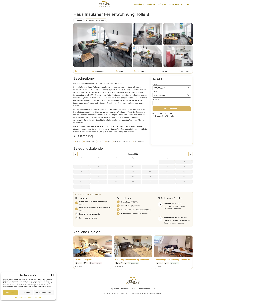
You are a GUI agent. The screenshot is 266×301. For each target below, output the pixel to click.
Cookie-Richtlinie (20, 297)
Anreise (155, 84)
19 (116, 177)
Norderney (151, 4)
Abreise (155, 91)
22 (167, 177)
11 (98, 172)
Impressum (38, 297)
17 (81, 177)
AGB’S (134, 289)
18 (98, 177)
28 (150, 182)
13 (133, 172)
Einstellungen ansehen (43, 293)
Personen (156, 99)
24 (81, 182)
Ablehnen (26, 293)
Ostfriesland (161, 4)
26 (116, 182)
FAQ (187, 4)
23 (184, 177)
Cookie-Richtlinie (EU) (146, 289)
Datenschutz (30, 297)
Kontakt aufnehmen (176, 4)
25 (98, 182)
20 (133, 177)
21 (150, 177)
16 (184, 172)
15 (167, 172)
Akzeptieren (10, 293)
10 (81, 172)
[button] (53, 275)
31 (81, 187)
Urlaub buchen (139, 4)
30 (184, 182)
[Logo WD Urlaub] (104, 4)
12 (116, 172)
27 (133, 182)
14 (150, 172)
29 (167, 182)
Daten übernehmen (172, 109)
